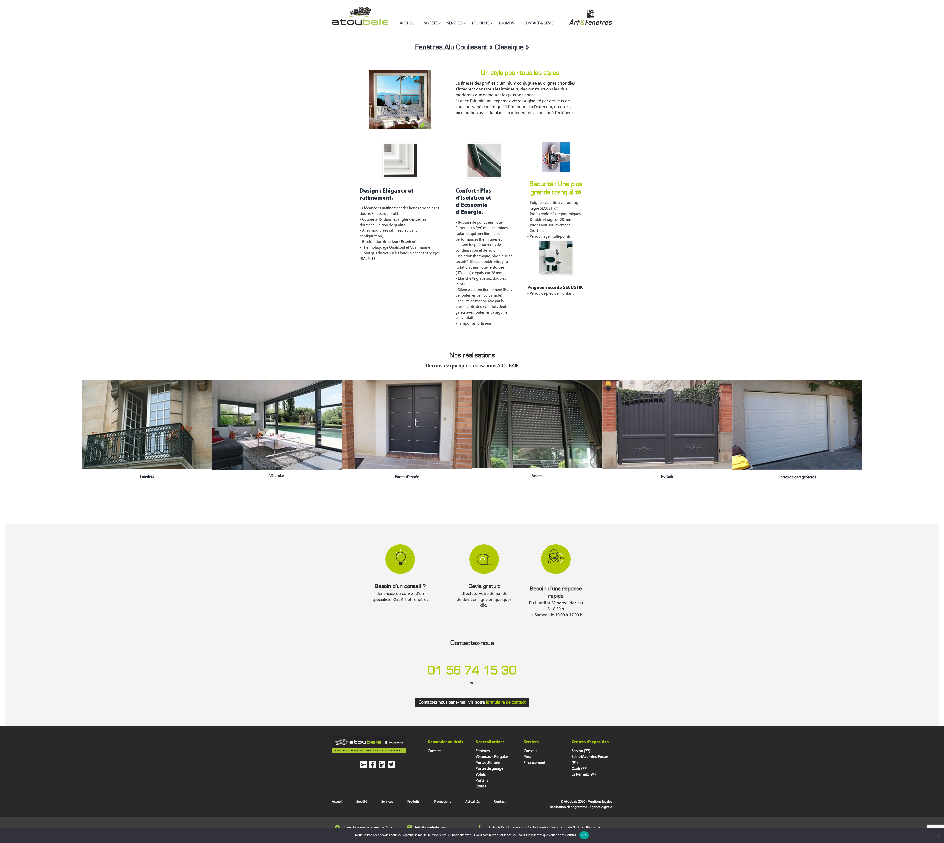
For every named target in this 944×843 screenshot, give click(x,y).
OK (584, 835)
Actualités (472, 802)
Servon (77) (581, 751)
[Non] (937, 835)
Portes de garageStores (797, 477)
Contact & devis (538, 23)
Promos (506, 23)
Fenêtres (147, 477)
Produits (480, 23)
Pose (527, 757)
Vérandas (276, 476)
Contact (434, 751)
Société (431, 23)
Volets (537, 476)
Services (455, 23)
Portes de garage (489, 769)
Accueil (407, 23)
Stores (481, 786)
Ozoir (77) (580, 769)
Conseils (530, 751)
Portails (667, 477)
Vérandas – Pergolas (492, 757)
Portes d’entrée (407, 477)
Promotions (442, 802)
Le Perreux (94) (584, 775)
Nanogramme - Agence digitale (589, 807)
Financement (534, 763)
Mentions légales (600, 802)
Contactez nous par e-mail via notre (472, 702)
